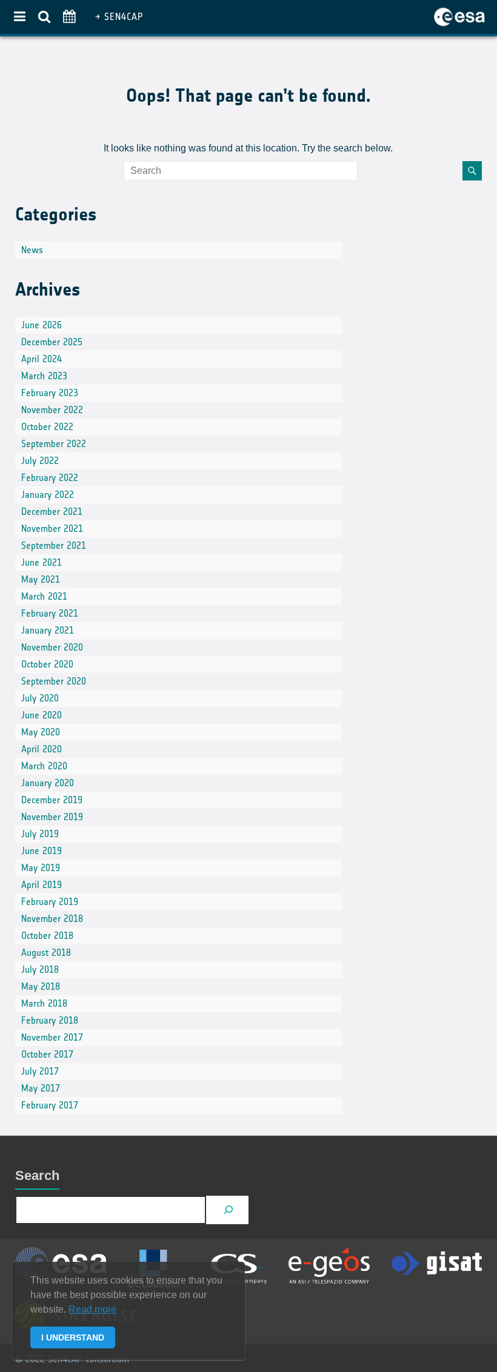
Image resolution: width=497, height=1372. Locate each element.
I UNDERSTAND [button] (72, 1337)
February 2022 (49, 477)
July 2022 (40, 460)
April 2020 (41, 749)
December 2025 (51, 342)
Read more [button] (92, 1309)
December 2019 (51, 800)
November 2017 (52, 1037)
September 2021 (53, 545)
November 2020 (52, 647)
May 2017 (40, 1088)
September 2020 (53, 681)
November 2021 (52, 528)
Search (37, 1175)
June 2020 (41, 715)
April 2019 (41, 884)
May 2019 (40, 867)
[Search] (228, 1210)
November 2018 (52, 918)
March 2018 (44, 1003)
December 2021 (51, 511)
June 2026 (41, 325)
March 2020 (44, 766)
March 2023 (44, 376)
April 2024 (41, 359)
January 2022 (47, 494)
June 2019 (41, 851)
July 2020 (40, 698)
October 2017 (47, 1054)
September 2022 (53, 443)
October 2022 (47, 426)
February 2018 (49, 1020)
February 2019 (49, 901)
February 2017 (49, 1105)
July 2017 (40, 1071)
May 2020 (40, 732)
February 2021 (49, 613)
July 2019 (40, 834)
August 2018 (46, 952)
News (32, 250)
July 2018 (40, 969)
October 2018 (47, 935)
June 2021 (41, 562)
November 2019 (52, 817)
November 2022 (52, 410)
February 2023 (49, 393)
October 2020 (47, 664)
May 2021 (40, 579)
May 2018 (40, 986)
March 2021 (44, 596)
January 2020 (47, 783)
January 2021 (47, 630)
